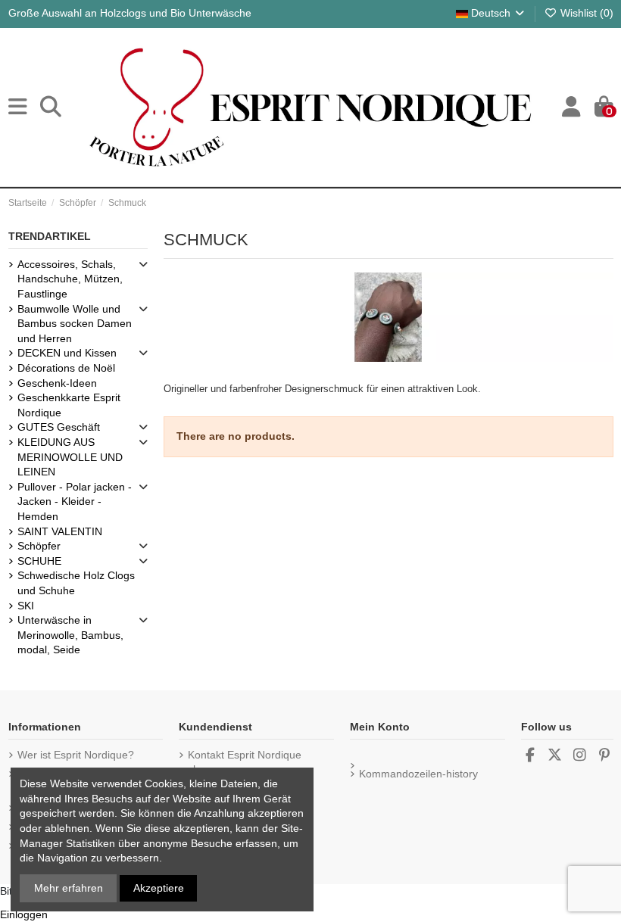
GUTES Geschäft (58, 427)
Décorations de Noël (66, 368)
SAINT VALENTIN (59, 531)
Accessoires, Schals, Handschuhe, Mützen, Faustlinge (70, 279)
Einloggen (24, 914)
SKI (25, 606)
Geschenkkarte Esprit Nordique (68, 405)
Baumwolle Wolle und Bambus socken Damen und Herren (74, 323)
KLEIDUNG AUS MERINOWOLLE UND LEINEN (70, 457)
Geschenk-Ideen (57, 383)
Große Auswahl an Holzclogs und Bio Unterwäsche (129, 13)
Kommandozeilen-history (418, 774)
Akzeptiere (158, 888)
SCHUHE (39, 561)
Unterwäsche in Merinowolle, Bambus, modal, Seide (70, 635)
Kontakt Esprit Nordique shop (244, 762)
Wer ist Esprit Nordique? (75, 755)
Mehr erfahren (68, 888)
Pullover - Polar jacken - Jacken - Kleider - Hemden (74, 501)
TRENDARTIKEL (49, 236)
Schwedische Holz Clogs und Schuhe (76, 582)
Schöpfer (39, 546)
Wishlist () (585, 13)
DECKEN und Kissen (67, 353)
